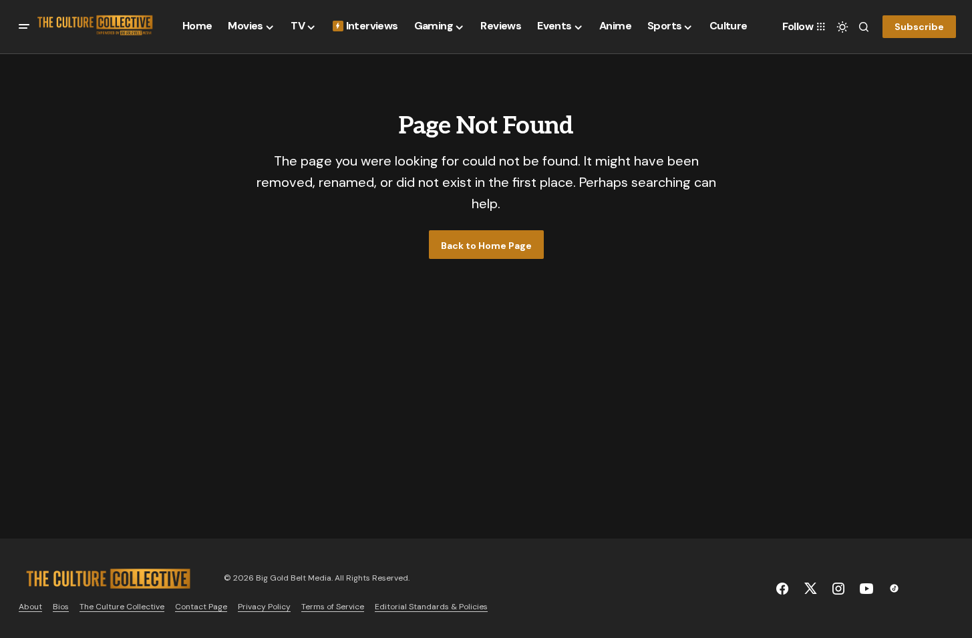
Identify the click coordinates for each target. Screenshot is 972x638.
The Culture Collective (121, 606)
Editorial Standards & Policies (431, 606)
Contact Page (201, 606)
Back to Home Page (486, 246)
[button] (24, 27)
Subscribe (919, 27)
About (30, 606)
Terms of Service (332, 606)
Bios (61, 606)
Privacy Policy (264, 606)
